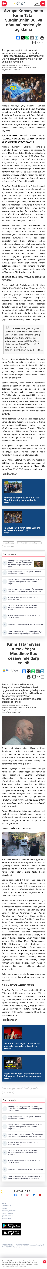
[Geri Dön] (4, 3)
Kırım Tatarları (8, 547)
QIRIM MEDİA (6, 1206)
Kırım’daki (14, 288)
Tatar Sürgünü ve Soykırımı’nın (20, 124)
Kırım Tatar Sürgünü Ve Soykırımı (29, 543)
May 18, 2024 (35, 350)
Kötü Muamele (8, 1092)
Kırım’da (41, 359)
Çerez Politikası (7, 1216)
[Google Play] (23, 1226)
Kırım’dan (6, 310)
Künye (4, 1203)
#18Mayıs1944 (32, 341)
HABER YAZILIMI (7, 1245)
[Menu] (42, 3)
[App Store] (23, 1233)
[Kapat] (44, 1261)
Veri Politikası (6, 1218)
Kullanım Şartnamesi (9, 1211)
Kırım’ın (29, 382)
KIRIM (33, 135)
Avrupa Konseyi (10, 106)
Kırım (5, 55)
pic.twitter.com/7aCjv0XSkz (17, 344)
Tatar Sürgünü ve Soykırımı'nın (23, 55)
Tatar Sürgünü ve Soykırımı (29, 153)
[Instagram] (27, 1195)
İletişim (4, 1208)
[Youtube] (40, 1195)
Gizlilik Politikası (7, 1213)
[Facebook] (15, 1195)
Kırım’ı (29, 186)
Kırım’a (42, 422)
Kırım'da (41, 228)
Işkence (34, 1089)
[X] (21, 1195)
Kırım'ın (36, 205)
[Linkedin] (33, 1195)
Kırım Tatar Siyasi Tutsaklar (12, 1089)
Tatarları (37, 304)
